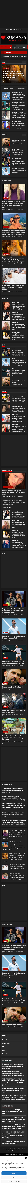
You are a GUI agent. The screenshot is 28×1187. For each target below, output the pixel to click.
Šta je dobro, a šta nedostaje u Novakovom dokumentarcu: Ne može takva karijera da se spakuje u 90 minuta (6, 151)
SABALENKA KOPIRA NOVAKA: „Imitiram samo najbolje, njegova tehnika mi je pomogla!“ (6, 125)
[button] (26, 1157)
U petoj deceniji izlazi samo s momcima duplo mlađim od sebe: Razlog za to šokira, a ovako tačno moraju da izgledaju (13, 74)
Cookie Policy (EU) (6, 1043)
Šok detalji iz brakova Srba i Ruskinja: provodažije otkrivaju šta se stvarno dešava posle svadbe (6, 418)
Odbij (14, 1177)
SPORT (13, 358)
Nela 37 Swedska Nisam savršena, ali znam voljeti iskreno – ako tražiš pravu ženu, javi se (13, 1119)
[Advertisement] (14, 14)
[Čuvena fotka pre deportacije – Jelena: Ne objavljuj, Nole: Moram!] (14, 701)
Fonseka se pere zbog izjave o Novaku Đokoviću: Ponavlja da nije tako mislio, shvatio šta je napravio (6, 105)
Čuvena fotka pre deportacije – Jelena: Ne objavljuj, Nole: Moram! (6, 142)
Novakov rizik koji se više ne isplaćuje (6, 381)
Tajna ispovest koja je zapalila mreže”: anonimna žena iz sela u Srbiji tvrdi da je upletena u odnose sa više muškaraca (12, 798)
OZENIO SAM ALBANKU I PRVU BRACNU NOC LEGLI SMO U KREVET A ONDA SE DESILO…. (13, 287)
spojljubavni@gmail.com (9, 79)
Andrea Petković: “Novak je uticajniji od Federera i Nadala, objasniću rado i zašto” (6, 171)
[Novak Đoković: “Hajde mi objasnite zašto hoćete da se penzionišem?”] (14, 626)
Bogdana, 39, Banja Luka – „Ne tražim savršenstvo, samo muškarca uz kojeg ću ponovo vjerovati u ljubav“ (6, 316)
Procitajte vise (7, 508)
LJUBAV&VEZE (15, 395)
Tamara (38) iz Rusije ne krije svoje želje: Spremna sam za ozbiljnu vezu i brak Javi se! (6, 335)
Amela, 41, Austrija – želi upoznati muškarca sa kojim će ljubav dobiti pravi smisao (6, 306)
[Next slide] (25, 62)
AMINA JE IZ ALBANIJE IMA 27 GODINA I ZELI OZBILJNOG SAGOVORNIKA (14, 1142)
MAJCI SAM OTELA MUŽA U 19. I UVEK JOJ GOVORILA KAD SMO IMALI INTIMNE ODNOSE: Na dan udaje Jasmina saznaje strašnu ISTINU (13, 805)
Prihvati (14, 1173)
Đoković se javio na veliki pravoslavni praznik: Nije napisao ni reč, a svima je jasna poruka (12, 738)
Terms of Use (5, 1054)
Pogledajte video (21, 47)
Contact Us (5, 1040)
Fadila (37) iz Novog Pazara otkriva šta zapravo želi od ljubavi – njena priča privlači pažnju (6, 325)
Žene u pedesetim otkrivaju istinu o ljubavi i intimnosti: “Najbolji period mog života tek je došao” (13, 790)
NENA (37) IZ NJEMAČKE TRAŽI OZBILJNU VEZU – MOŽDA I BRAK (13, 1112)
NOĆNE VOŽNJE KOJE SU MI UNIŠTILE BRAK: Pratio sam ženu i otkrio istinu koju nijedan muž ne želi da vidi (13, 1126)
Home (3, 1050)
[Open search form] (10, 47)
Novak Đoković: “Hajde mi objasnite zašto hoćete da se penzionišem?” (6, 161)
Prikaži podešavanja (14, 1181)
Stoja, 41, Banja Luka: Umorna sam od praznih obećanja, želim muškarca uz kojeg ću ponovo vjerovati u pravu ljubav (6, 544)
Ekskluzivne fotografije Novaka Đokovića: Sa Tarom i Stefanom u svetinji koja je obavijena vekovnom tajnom (6, 115)
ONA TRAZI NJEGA (15, 302)
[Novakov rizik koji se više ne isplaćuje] (14, 677)
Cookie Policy (13, 1185)
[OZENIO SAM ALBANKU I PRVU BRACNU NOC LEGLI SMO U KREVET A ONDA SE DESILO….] (14, 276)
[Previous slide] (23, 62)
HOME (3, 1047)
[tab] (6, 89)
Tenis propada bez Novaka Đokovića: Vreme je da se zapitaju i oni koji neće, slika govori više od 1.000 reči (6, 96)
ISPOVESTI (6, 68)
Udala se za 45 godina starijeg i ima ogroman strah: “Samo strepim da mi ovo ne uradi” (13, 814)
